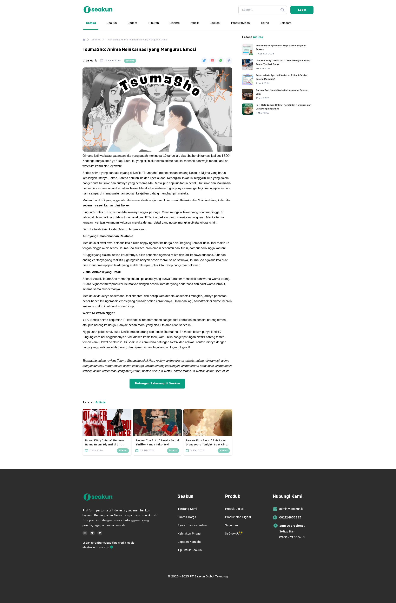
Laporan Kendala (189, 542)
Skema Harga (187, 517)
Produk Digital (234, 509)
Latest (247, 37)
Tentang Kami (187, 509)
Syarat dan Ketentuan (193, 525)
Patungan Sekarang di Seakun (157, 383)
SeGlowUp (232, 533)
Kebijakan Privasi (189, 533)
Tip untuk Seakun (190, 550)
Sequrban (231, 525)
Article (100, 402)
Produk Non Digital (238, 517)
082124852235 (290, 517)
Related (88, 402)
